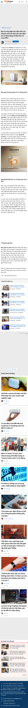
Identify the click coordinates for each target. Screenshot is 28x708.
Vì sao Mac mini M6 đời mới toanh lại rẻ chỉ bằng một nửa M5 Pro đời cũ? (12, 425)
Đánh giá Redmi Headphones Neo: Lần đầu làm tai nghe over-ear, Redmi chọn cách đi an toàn (18, 670)
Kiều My (13, 288)
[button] (26, 1)
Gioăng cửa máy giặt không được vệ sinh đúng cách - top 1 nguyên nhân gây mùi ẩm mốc (18, 317)
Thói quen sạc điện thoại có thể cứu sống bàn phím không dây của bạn (13, 513)
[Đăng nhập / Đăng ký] (23, 1)
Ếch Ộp (6, 401)
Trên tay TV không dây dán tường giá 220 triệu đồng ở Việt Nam (18, 658)
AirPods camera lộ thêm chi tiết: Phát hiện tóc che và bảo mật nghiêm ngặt (14, 395)
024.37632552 (10, 700)
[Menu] (2, 1)
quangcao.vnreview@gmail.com (14, 698)
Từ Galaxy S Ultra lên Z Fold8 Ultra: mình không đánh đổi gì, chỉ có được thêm (17, 647)
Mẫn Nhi (13, 320)
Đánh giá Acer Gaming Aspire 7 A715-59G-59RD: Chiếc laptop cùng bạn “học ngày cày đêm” (18, 664)
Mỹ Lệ (5, 461)
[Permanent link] (1, 94)
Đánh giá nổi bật (8, 641)
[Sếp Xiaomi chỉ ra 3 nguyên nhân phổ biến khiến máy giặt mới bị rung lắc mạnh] (5, 311)
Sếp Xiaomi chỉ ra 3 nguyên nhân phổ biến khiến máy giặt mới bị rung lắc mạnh (17, 309)
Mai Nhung (8, 41)
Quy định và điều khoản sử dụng (11, 705)
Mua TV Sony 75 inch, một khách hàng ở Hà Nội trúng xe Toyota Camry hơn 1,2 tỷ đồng (13, 455)
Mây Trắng (7, 488)
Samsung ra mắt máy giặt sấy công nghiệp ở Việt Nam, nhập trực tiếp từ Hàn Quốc (18, 325)
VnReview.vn (12, 703)
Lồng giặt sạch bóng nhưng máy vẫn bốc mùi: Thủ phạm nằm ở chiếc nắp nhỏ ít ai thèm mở (18, 294)
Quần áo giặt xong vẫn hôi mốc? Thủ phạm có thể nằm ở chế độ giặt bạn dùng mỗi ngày (18, 286)
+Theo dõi (15, 41)
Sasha (13, 328)
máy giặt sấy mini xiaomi (10, 275)
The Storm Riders (8, 518)
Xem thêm (24, 675)
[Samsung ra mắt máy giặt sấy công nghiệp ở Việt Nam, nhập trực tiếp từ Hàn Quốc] (5, 327)
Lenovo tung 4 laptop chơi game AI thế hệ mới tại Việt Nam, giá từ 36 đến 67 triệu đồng (14, 608)
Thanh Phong (14, 312)
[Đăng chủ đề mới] (19, 1)
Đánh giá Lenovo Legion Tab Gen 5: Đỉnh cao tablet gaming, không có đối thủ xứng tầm (18, 653)
